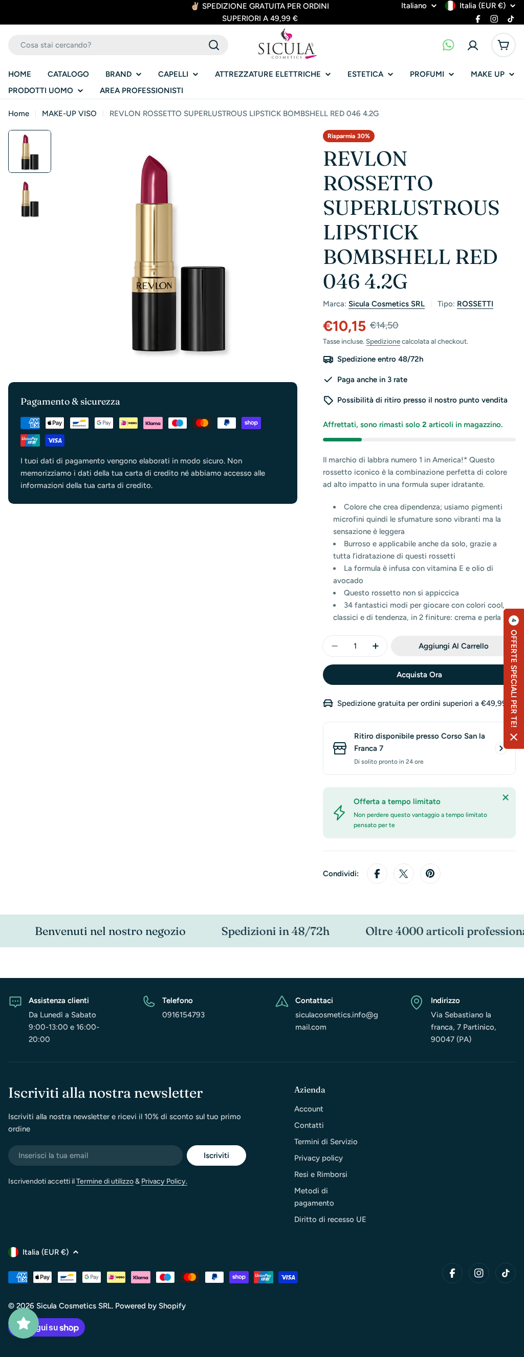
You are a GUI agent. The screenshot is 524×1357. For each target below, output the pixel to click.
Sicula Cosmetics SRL (386, 303)
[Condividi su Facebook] (377, 873)
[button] (514, 679)
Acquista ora (419, 674)
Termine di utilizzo (105, 1181)
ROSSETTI (475, 303)
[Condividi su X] (404, 873)
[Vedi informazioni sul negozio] (501, 748)
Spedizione (383, 341)
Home (18, 113)
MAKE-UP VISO (69, 113)
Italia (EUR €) (483, 5)
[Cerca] (214, 45)
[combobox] (118, 45)
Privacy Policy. (164, 1181)
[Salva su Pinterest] (430, 873)
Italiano (414, 6)
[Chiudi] (505, 797)
